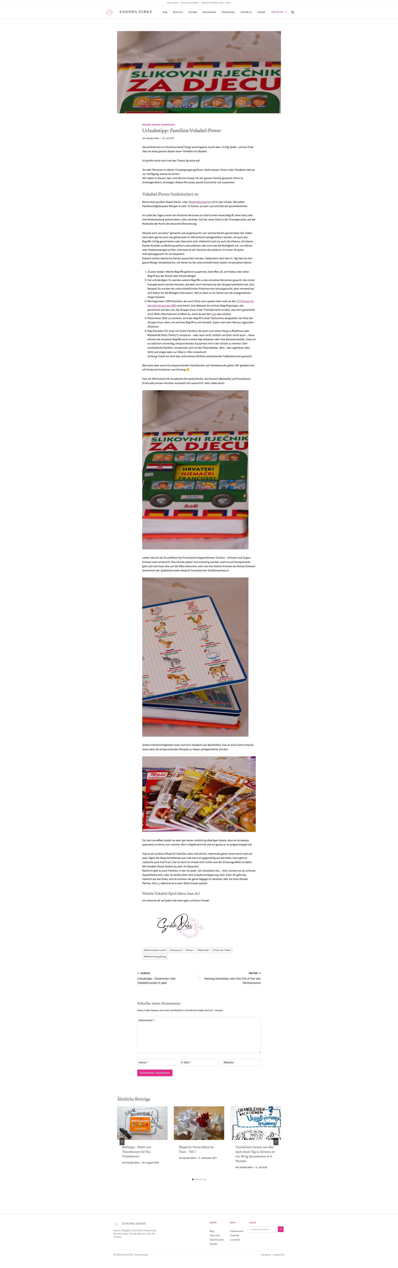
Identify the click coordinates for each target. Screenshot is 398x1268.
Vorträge (192, 12)
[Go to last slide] (122, 1141)
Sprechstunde (209, 12)
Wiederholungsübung (155, 956)
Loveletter (235, 1239)
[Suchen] (281, 1229)
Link (213, 314)
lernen (190, 950)
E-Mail (186, 1062)
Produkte (234, 1235)
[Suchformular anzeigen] (293, 12)
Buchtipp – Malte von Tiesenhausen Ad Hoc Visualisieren (136, 1152)
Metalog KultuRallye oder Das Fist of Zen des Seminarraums (232, 978)
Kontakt (261, 12)
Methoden (203, 950)
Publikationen (228, 12)
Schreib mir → (279, 12)
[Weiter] (275, 1141)
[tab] (193, 1179)
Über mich (178, 12)
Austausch (176, 950)
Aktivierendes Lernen (155, 950)
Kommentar (147, 1020)
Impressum (266, 1255)
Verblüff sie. (246, 12)
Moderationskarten (200, 202)
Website (229, 1062)
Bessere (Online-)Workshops (158, 125)
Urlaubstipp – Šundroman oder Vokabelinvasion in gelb (156, 978)
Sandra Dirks (152, 138)
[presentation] (142, 1123)
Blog (165, 12)
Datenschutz (279, 1255)
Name (143, 1062)
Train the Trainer (222, 950)
